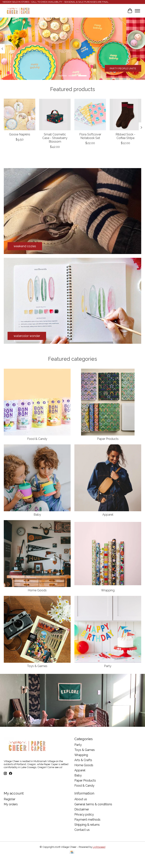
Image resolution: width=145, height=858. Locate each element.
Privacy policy (84, 814)
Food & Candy (37, 439)
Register (9, 799)
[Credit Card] (71, 852)
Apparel (107, 514)
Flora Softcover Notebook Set (90, 136)
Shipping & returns (87, 824)
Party (107, 666)
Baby (37, 514)
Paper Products (108, 439)
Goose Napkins (19, 134)
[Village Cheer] (18, 10)
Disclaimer (81, 809)
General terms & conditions (93, 804)
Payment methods (87, 819)
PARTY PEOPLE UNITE (123, 68)
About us (80, 799)
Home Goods (37, 590)
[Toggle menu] (137, 11)
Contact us (82, 830)
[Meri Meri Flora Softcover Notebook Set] (90, 114)
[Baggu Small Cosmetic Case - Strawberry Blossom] (55, 114)
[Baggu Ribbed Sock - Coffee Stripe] (125, 114)
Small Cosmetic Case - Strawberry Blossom (54, 138)
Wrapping (108, 590)
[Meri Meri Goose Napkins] (19, 114)
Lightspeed (99, 846)
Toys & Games (37, 666)
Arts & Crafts (83, 760)
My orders (11, 804)
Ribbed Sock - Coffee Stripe (125, 136)
